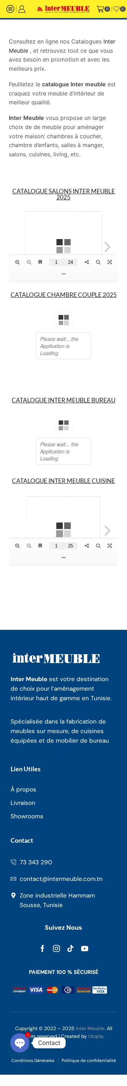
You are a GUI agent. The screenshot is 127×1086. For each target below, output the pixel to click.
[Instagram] (56, 965)
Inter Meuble (90, 1045)
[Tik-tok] (70, 965)
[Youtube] (84, 965)
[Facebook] (42, 965)
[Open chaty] (19, 1042)
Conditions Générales (32, 1077)
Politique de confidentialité (89, 1077)
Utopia (95, 1053)
